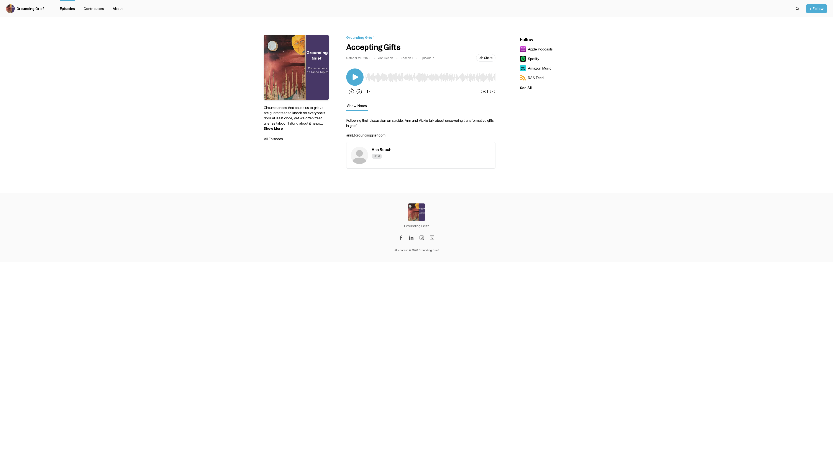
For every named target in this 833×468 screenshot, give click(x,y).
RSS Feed (536, 78)
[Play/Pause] (355, 77)
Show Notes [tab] (357, 106)
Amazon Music (539, 68)
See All (526, 88)
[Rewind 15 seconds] (351, 91)
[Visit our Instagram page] (422, 238)
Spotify (533, 59)
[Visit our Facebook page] (401, 238)
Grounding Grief (30, 8)
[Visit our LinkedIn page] (411, 238)
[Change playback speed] (368, 91)
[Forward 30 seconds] (359, 91)
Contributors (94, 8)
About (118, 8)
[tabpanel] (420, 130)
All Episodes (273, 139)
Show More (273, 128)
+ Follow (816, 8)
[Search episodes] (797, 8)
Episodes (67, 8)
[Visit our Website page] (432, 238)
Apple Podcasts (540, 49)
